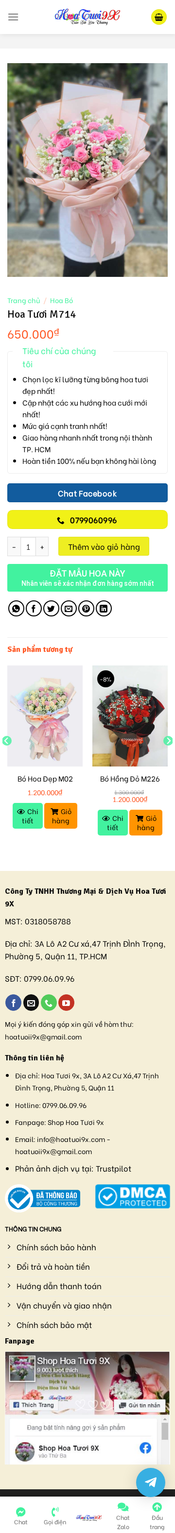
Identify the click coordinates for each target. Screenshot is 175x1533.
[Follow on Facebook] (13, 1002)
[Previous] (7, 759)
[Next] (168, 759)
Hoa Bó (61, 300)
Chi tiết (30, 815)
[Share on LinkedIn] (104, 608)
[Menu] (13, 17)
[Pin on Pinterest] (86, 608)
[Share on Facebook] (34, 608)
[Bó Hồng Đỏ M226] (130, 715)
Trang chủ (23, 300)
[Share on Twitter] (51, 608)
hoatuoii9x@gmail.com (43, 1036)
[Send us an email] (31, 1002)
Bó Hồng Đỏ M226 (130, 779)
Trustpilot (113, 1168)
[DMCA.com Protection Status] (132, 1194)
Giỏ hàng (61, 815)
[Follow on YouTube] (66, 1002)
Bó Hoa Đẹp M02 (45, 779)
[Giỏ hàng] (159, 17)
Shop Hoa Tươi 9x (76, 1122)
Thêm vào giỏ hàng (104, 546)
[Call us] (49, 1002)
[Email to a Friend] (69, 608)
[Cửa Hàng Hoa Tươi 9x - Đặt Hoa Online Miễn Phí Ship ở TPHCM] (87, 17)
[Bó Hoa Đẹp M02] (45, 715)
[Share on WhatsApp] (16, 608)
